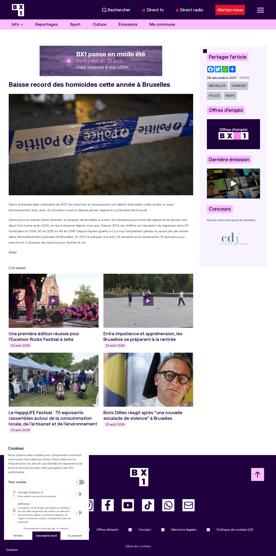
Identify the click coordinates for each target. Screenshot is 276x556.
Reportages (46, 24)
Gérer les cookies (138, 546)
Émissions (128, 24)
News (230, 95)
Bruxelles (217, 85)
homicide (239, 85)
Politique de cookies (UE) (235, 529)
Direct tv (155, 10)
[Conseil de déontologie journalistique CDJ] (233, 239)
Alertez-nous (230, 10)
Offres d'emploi (107, 529)
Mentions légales (184, 529)
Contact (145, 529)
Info (15, 24)
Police (214, 95)
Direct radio (191, 10)
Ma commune (162, 24)
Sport (75, 24)
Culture (99, 24)
